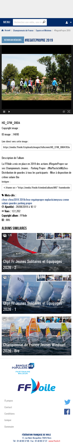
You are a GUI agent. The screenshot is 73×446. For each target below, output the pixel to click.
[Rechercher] (44, 22)
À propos (8, 400)
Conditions (9, 413)
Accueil (7, 30)
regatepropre (37, 199)
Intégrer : (6, 181)
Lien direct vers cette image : (15, 141)
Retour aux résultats (12, 40)
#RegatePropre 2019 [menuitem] (62, 30)
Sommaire (9, 426)
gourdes (13, 203)
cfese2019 (13, 199)
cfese (4, 199)
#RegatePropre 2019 (39, 41)
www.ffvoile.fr (54, 441)
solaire (5, 203)
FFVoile (55, 8)
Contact (8, 407)
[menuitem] (67, 22)
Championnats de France (23, 30)
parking (21, 203)
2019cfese (25, 199)
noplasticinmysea (53, 199)
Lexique (7, 420)
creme (66, 199)
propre (29, 203)
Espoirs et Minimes (43, 30)
